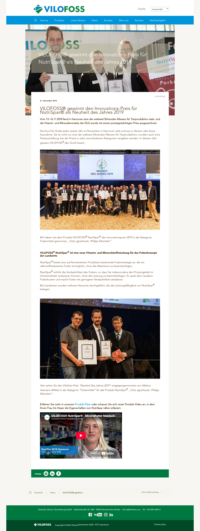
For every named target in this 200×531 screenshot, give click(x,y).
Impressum (104, 524)
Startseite (38, 492)
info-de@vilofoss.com (131, 509)
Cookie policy (160, 524)
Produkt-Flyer (83, 404)
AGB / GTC (94, 524)
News (95, 20)
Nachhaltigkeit (158, 20)
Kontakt (108, 20)
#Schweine (159, 96)
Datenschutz (83, 524)
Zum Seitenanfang (150, 492)
